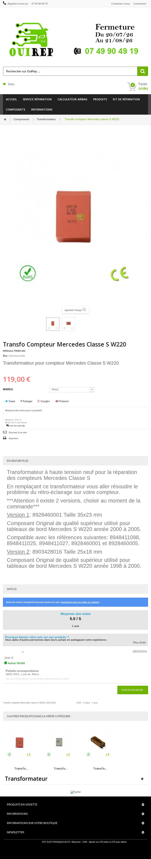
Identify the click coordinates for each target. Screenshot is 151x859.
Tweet (11, 401)
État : (5, 356)
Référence (8, 351)
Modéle (8, 389)
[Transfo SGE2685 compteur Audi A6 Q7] (100, 744)
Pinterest (63, 401)
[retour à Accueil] (5, 119)
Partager (27, 401)
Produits (100, 99)
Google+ (45, 401)
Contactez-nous (120, 3)
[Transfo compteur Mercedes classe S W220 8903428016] (68, 324)
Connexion (140, 3)
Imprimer (13, 438)
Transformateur (46, 119)
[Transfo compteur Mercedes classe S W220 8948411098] (53, 324)
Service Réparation (37, 99)
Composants (15, 109)
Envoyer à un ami (18, 432)
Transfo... (21, 768)
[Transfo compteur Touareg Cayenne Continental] (21, 744)
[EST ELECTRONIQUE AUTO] (75, 40)
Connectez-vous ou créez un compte (80, 602)
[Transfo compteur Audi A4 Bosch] (60, 744)
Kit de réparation (126, 99)
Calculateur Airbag (72, 99)
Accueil (11, 99)
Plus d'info (139, 642)
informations (41, 109)
